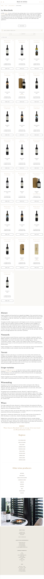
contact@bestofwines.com (22, 547)
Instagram (22, 534)
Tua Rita (22, 492)
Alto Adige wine (22, 440)
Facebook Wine (22, 532)
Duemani (22, 484)
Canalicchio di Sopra (22, 477)
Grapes (22, 558)
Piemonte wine (22, 448)
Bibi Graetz (22, 475)
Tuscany (2, 14)
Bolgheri (6, 13)
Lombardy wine (22, 446)
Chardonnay (8, 371)
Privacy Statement (22, 557)
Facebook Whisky (22, 533)
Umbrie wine (22, 455)
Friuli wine (21, 444)
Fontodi (22, 486)
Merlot (2, 370)
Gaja (22, 488)
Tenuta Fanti (22, 490)
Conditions (22, 556)
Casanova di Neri (22, 479)
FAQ (22, 552)
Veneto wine (22, 457)
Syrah (6, 370)
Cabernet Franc (12, 370)
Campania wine (22, 459)
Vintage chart (22, 559)
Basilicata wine (22, 442)
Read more (22, 25)
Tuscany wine (22, 453)
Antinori (22, 473)
